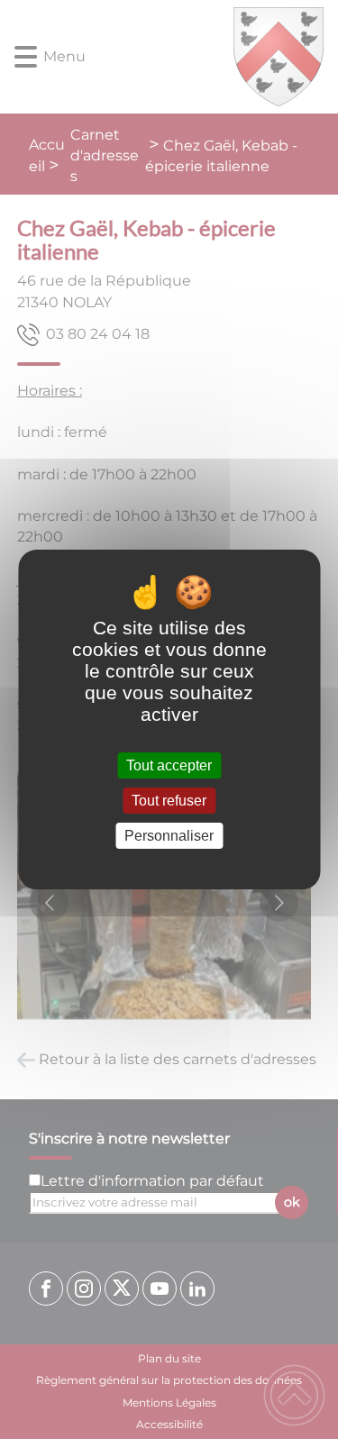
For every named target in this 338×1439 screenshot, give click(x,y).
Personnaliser (169, 835)
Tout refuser (169, 800)
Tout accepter (169, 765)
